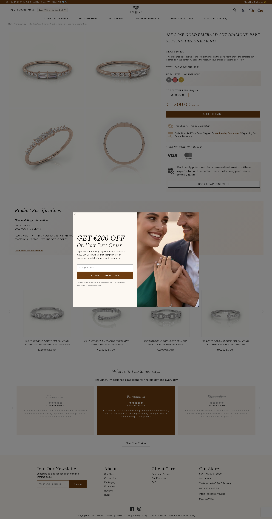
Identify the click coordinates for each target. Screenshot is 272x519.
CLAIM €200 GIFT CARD (105, 275)
